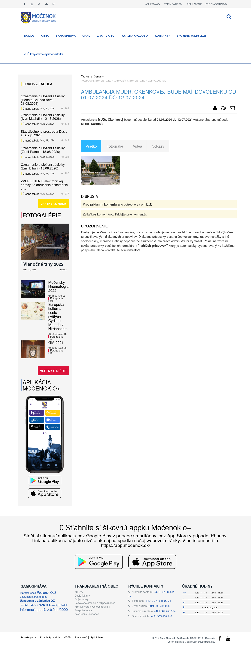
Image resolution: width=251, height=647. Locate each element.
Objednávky (81, 599)
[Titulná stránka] (41, 17)
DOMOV (29, 35)
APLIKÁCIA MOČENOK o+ (41, 385)
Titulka (85, 76)
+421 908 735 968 (159, 606)
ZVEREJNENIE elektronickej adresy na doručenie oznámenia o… (44, 184)
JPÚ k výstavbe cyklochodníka (43, 54)
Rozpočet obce (83, 610)
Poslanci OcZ (46, 592)
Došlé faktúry (82, 595)
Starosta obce (28, 593)
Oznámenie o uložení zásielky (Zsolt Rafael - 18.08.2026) (43, 149)
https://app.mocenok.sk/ (125, 545)
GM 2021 (56, 342)
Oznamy (99, 76)
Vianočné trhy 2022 (43, 264)
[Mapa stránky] (46, 4)
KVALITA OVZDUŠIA (135, 35)
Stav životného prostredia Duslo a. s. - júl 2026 (44, 133)
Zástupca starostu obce (33, 596)
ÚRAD (86, 35)
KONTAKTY (162, 35)
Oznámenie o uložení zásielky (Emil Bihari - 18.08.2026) (43, 166)
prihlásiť (146, 204)
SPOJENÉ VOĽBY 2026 (191, 35)
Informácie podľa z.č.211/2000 (44, 609)
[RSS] (39, 4)
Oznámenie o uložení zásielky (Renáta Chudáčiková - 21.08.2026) (43, 99)
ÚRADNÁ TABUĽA (37, 83)
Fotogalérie (42, 215)
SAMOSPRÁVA (66, 35)
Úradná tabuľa (31, 108)
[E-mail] (54, 4)
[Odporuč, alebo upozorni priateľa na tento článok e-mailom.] (232, 109)
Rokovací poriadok (57, 605)
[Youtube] (31, 4)
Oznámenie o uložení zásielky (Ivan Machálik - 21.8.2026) (43, 116)
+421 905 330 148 (161, 616)
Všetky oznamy (53, 203)
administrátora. (131, 250)
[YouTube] (228, 639)
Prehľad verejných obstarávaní (92, 606)
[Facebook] (24, 4)
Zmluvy (79, 592)
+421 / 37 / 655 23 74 (158, 600)
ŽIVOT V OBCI (106, 35)
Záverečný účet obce (87, 614)
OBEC (45, 35)
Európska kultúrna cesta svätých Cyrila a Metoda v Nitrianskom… (59, 316)
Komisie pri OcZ (29, 605)
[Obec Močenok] (215, 109)
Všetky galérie (53, 371)
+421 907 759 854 (164, 611)
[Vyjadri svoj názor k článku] (223, 109)
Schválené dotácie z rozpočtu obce (95, 603)
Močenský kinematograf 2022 (59, 286)
